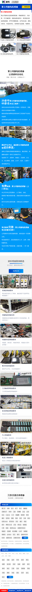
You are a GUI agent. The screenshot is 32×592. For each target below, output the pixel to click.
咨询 (10, 577)
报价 (25, 537)
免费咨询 (16, 271)
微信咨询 (28, 590)
